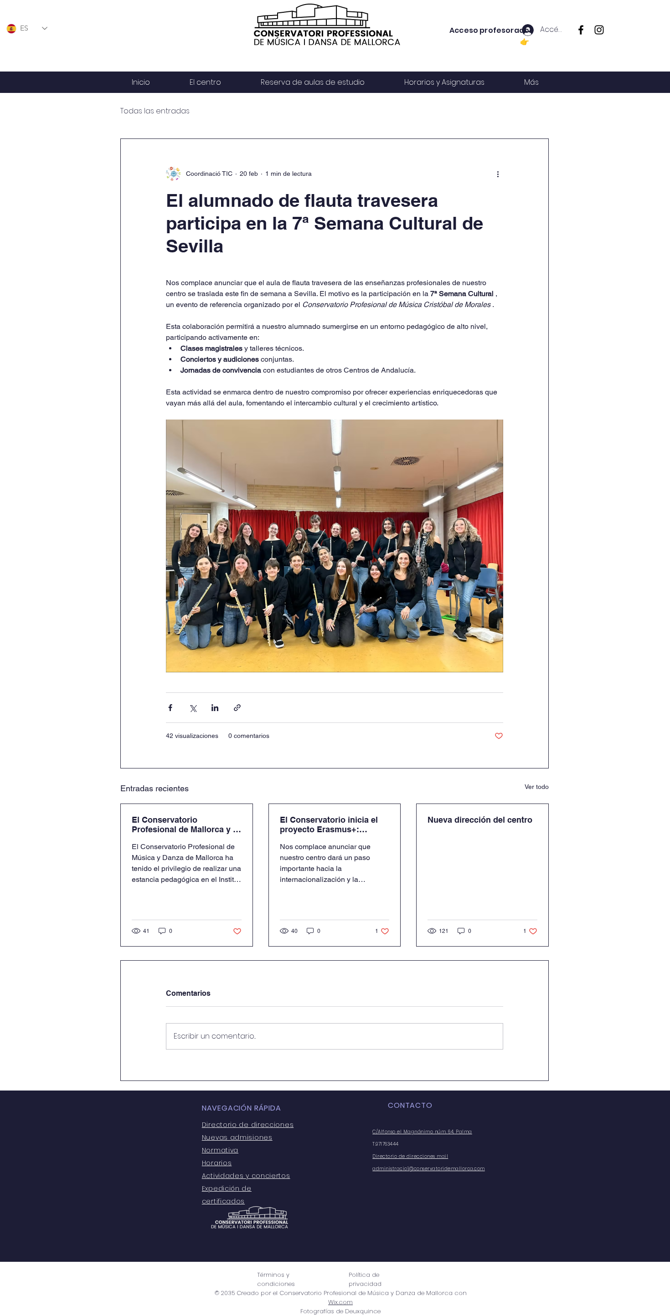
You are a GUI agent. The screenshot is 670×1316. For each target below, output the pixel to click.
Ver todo (537, 786)
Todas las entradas (155, 111)
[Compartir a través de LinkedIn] (215, 707)
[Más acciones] (497, 173)
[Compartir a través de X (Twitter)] (192, 707)
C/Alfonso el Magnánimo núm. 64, (413, 1131)
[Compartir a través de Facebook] (170, 707)
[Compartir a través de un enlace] (237, 707)
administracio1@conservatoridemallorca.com (428, 1168)
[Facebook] (581, 30)
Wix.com (340, 1302)
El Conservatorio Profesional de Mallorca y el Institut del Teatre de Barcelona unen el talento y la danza (186, 824)
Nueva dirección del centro (480, 819)
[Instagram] (599, 30)
